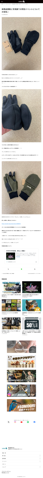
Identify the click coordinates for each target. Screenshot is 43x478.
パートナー (4, 461)
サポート (4, 464)
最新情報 (4, 458)
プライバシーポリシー (6, 471)
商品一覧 (4, 453)
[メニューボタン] (2, 1)
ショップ (4, 467)
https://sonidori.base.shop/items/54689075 (11, 223)
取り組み (4, 455)
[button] (8, 269)
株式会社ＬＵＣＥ (5, 472)
